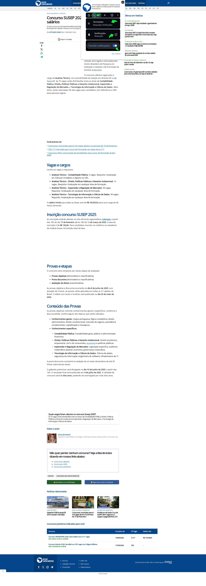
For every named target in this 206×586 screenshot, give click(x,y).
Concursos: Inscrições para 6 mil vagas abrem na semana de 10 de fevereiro (82, 146)
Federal (49, 8)
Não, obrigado (116, 54)
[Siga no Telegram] (52, 567)
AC (55, 8)
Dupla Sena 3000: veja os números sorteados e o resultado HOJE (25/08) (140, 45)
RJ (126, 8)
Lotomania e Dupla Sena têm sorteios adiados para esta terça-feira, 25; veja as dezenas (140, 73)
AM (63, 8)
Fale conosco (84, 564)
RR (138, 8)
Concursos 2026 (60, 464)
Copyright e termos (68, 564)
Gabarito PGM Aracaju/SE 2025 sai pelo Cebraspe (56, 514)
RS (142, 8)
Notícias (141, 3)
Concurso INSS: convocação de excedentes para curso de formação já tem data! (81, 154)
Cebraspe (96, 70)
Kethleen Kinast (55, 32)
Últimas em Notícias (133, 15)
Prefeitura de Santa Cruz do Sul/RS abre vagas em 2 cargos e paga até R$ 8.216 (107, 515)
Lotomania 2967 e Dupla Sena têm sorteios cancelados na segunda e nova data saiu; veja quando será (140, 35)
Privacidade (66, 567)
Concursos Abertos (80, 3)
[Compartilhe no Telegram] (41, 57)
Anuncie (65, 561)
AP (67, 8)
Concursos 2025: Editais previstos (68, 476)
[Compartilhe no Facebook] (41, 45)
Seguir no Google (66, 39)
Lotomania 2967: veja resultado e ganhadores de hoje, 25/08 (140, 24)
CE (75, 8)
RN (130, 8)
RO (134, 8)
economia (91, 343)
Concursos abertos (62, 461)
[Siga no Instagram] (47, 567)
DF (79, 8)
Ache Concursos (52, 13)
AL (59, 8)
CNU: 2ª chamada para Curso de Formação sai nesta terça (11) (76, 149)
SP (153, 8)
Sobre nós (83, 561)
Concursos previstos (62, 466)
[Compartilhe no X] (41, 49)
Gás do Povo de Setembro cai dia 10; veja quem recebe (138, 64)
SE (150, 8)
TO (158, 8)
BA (71, 8)
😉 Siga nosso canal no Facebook (102, 482)
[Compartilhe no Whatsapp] (41, 53)
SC (146, 8)
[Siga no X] (43, 567)
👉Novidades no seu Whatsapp (64, 482)
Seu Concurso (130, 3)
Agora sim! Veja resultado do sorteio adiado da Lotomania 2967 (139, 54)
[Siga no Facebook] (38, 567)
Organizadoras (85, 567)
